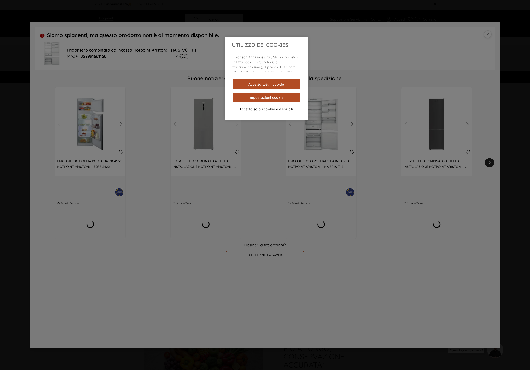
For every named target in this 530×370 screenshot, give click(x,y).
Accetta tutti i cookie (266, 84)
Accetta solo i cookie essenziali (266, 109)
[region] (266, 78)
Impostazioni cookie (266, 97)
